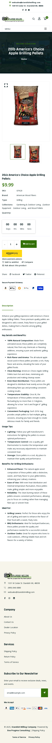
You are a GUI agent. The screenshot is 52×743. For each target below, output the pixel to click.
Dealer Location (11, 627)
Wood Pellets (37, 208)
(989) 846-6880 (14, 587)
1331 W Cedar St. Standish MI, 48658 (27, 6)
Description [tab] (7, 305)
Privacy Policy (10, 632)
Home (24, 59)
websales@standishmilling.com (26, 2)
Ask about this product (15, 265)
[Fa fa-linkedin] (29, 10)
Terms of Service (11, 662)
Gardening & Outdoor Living (29, 204)
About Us (8, 616)
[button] (12, 253)
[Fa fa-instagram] (26, 10)
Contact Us (9, 622)
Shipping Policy (10, 651)
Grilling (19, 200)
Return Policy (9, 656)
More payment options (12, 258)
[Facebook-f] (23, 10)
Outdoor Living (19, 208)
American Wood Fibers (26, 195)
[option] (26, 105)
